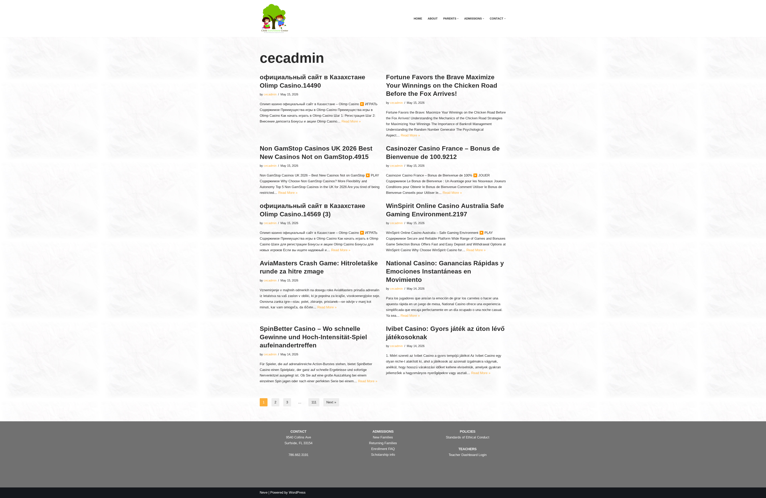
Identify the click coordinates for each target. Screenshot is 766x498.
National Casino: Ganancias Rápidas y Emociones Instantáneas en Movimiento (445, 271)
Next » (331, 402)
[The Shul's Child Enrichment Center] (275, 18)
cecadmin (270, 94)
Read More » (351, 121)
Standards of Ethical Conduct (467, 437)
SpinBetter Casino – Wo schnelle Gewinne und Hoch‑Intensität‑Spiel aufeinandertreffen (313, 337)
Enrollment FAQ (383, 449)
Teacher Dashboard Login (468, 455)
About (433, 18)
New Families (383, 437)
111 (313, 402)
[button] (458, 18)
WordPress (297, 492)
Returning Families (383, 443)
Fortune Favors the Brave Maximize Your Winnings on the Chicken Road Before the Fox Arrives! (441, 85)
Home (418, 18)
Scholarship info (383, 455)
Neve (264, 492)
